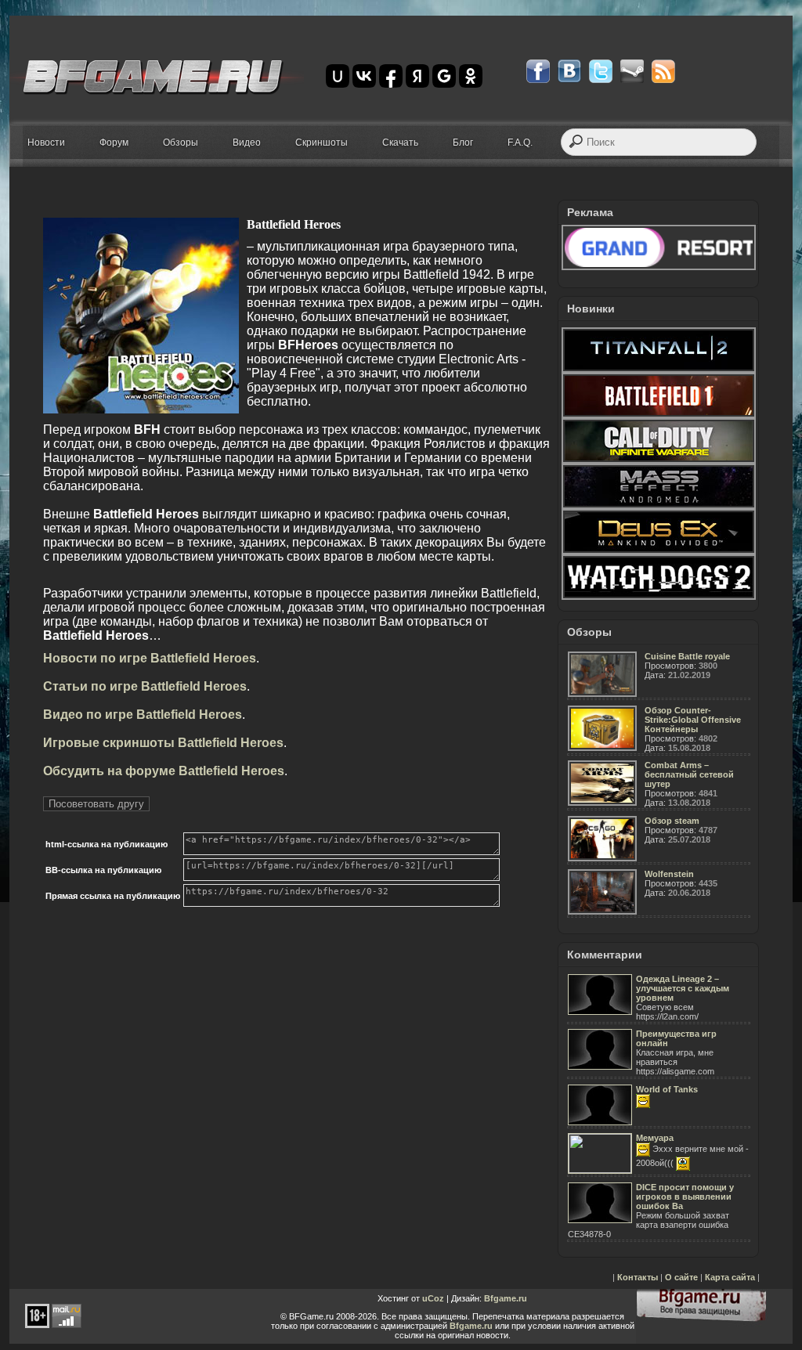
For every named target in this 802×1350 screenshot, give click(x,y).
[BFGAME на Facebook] (538, 71)
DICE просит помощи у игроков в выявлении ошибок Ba (685, 1196)
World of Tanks (667, 1089)
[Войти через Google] (444, 76)
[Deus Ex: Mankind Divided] (659, 551)
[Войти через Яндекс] (417, 76)
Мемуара (655, 1137)
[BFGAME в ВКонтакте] (569, 71)
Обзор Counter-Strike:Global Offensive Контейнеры (693, 720)
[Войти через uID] (337, 76)
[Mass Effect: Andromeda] (659, 506)
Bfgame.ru (505, 1298)
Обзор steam (672, 820)
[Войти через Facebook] (391, 76)
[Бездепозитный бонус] (659, 267)
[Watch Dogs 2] (659, 596)
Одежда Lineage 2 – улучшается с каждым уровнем (682, 988)
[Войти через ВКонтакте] (364, 76)
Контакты (637, 1277)
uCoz (433, 1298)
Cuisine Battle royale (687, 656)
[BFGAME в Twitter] (600, 71)
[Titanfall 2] (659, 369)
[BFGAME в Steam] (632, 71)
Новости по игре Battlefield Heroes (149, 658)
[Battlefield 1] (659, 415)
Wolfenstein (669, 874)
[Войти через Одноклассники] (470, 76)
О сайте (681, 1277)
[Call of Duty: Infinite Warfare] (659, 460)
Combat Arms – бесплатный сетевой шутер (689, 774)
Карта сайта (730, 1277)
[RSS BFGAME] (663, 71)
